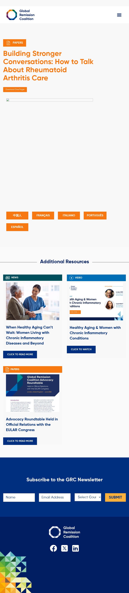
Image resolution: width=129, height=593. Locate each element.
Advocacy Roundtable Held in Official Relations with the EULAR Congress (32, 424)
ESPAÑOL (17, 227)
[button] (119, 14)
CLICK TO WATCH (81, 349)
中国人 (17, 215)
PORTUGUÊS (95, 215)
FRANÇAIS (43, 215)
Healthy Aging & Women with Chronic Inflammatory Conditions (95, 333)
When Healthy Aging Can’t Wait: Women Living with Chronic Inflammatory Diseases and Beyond (29, 335)
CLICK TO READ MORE (20, 354)
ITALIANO (69, 215)
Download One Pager (15, 90)
